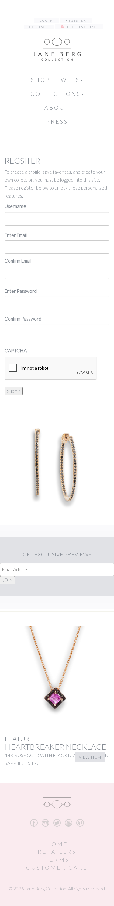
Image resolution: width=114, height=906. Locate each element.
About (57, 107)
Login (47, 20)
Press (57, 121)
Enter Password (21, 291)
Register (76, 20)
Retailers (57, 851)
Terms (57, 859)
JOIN (7, 580)
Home (57, 844)
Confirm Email (18, 260)
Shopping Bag (81, 27)
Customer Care (57, 867)
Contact (39, 27)
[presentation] (51, 368)
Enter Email (16, 235)
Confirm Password (23, 318)
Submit (13, 391)
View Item (90, 756)
